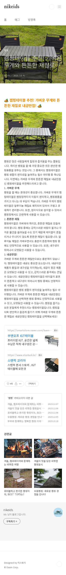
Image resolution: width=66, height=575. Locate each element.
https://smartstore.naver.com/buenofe (30, 330)
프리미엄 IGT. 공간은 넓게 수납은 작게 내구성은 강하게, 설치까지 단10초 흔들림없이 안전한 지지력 (23, 342)
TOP (59, 564)
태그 (17, 20)
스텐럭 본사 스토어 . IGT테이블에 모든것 (22, 366)
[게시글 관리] (20, 383)
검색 (51, 6)
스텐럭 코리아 (17, 360)
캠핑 (10, 398)
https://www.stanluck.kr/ (22, 355)
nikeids (11, 6)
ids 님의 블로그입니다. (14, 514)
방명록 (32, 20)
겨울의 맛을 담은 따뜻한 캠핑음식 (24, 408)
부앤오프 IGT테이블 (21, 336)
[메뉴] (59, 6)
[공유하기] (16, 383)
